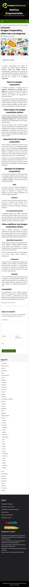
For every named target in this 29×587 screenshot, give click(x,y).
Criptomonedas (5, 375)
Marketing (8, 27)
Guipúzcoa (4, 434)
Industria (3, 396)
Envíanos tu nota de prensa (7, 506)
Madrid (3, 444)
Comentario (5, 319)
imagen (5, 302)
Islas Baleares (5, 437)
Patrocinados (4, 474)
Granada (4, 432)
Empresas (3, 385)
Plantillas (3, 476)
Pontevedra (5, 453)
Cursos (3, 377)
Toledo (3, 460)
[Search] (27, 21)
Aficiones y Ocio (5, 366)
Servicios (3, 485)
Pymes (3, 483)
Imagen (3, 394)
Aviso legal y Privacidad (7, 504)
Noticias (3, 418)
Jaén (3, 439)
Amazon (3, 368)
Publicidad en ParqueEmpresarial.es (10, 509)
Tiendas (3, 490)
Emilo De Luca (4, 548)
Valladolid (4, 465)
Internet (2, 27)
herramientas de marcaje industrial (9, 535)
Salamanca (4, 456)
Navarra (4, 451)
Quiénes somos (5, 512)
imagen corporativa (11, 302)
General (3, 392)
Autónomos (4, 370)
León (3, 441)
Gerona (3, 430)
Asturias (4, 422)
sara (2, 552)
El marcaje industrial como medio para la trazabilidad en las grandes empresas (13, 537)
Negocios (3, 413)
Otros (2, 471)
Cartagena (4, 427)
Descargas (3, 382)
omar (2, 544)
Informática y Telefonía (7, 399)
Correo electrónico (18, 336)
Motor (2, 411)
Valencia (4, 463)
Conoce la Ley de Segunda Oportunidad (14, 552)
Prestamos (4, 478)
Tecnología (4, 488)
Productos (3, 481)
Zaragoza (4, 467)
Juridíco (3, 404)
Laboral (3, 406)
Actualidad (4, 363)
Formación (3, 389)
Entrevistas (4, 387)
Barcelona (4, 425)
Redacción (12, 36)
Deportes (3, 380)
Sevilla (3, 458)
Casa (2, 373)
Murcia (3, 448)
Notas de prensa (5, 415)
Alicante (4, 420)
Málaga (3, 446)
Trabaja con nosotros (6, 517)
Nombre (4, 336)
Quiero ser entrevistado (7, 515)
